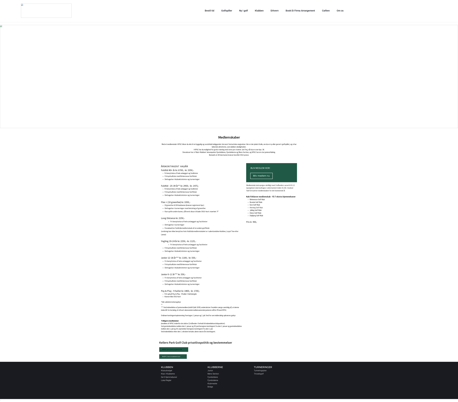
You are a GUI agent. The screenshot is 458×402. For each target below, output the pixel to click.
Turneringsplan (260, 370)
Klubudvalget (166, 370)
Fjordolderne (213, 380)
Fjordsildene (213, 377)
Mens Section (213, 374)
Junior (210, 370)
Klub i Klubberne (168, 374)
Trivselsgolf (259, 374)
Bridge (210, 387)
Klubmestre (212, 383)
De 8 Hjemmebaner (169, 377)
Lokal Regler (166, 380)
